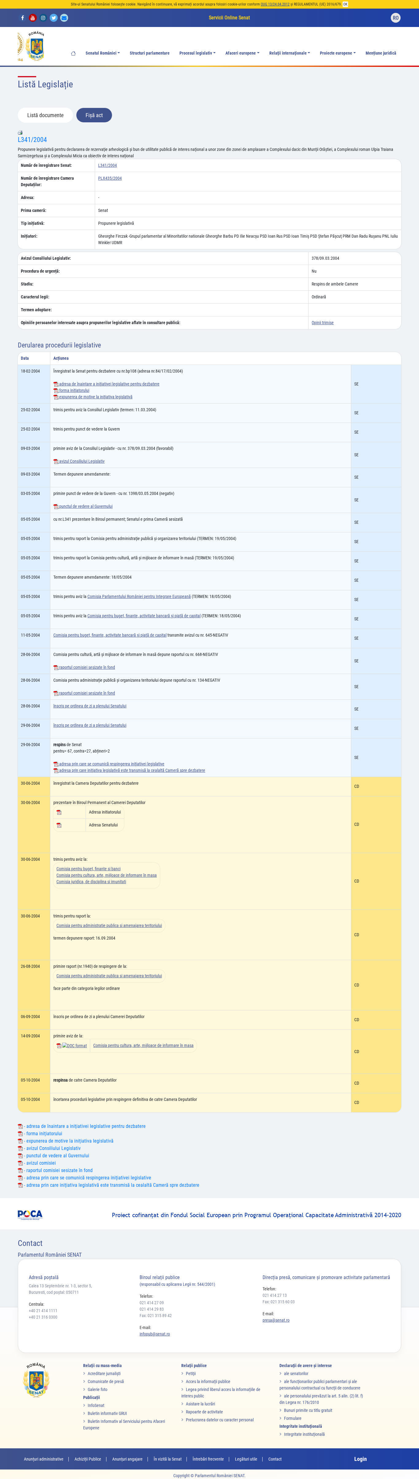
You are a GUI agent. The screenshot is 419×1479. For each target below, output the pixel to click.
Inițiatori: (29, 236)
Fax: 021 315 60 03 (279, 1301)
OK (345, 4)
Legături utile (246, 1459)
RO (396, 18)
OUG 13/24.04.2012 (275, 4)
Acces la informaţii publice (208, 1381)
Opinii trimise (323, 322)
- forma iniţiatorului (42, 1133)
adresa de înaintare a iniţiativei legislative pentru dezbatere (109, 383)
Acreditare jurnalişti (104, 1373)
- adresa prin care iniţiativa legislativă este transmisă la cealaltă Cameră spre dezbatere (111, 1185)
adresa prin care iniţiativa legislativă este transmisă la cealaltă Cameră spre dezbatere (131, 770)
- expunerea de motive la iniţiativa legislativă (68, 1141)
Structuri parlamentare (150, 53)
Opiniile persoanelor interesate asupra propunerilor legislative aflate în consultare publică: (100, 322)
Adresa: (27, 197)
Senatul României (101, 53)
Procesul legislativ (195, 53)
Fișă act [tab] (94, 115)
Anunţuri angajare (127, 1459)
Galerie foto (97, 1389)
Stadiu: (27, 284)
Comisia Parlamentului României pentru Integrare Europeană (139, 596)
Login (360, 1459)
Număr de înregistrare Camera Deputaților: (47, 181)
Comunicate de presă (106, 1381)
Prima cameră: (33, 210)
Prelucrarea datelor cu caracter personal (220, 1419)
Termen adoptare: (36, 309)
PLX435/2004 (110, 178)
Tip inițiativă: (32, 223)
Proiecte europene (336, 53)
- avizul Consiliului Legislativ (52, 1148)
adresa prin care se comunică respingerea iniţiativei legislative (111, 763)
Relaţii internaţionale (288, 53)
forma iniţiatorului (73, 390)
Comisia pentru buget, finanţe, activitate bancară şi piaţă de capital (144, 615)
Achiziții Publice (88, 1459)
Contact (275, 1459)
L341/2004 (32, 140)
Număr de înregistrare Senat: (46, 165)
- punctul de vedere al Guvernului (56, 1156)
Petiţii (191, 1373)
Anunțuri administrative (43, 1459)
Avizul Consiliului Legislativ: (46, 258)
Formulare (293, 1418)
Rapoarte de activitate (204, 1411)
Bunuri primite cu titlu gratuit (308, 1410)
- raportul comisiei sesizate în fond (58, 1170)
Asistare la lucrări (200, 1403)
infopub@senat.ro (155, 1333)
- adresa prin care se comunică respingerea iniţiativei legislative (87, 1178)
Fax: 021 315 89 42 (156, 1315)
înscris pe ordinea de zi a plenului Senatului (89, 705)
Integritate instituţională (304, 1434)
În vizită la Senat (168, 1459)
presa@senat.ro (276, 1320)
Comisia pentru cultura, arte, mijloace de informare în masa (106, 875)
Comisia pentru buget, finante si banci (88, 868)
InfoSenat (96, 1405)
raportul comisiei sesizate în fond (86, 667)
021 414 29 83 (152, 1309)
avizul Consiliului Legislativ (81, 461)
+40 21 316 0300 (43, 1317)
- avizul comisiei (39, 1163)
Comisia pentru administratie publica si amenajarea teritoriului (109, 925)
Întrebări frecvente (208, 1459)
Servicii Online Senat (229, 18)
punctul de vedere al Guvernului (85, 506)
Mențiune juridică (381, 53)
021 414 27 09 (152, 1302)
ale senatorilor (296, 1373)
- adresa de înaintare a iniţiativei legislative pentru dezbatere (84, 1126)
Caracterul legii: (35, 296)
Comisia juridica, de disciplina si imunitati (91, 881)
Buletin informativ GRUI (107, 1413)
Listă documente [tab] (45, 115)
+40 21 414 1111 (43, 1310)
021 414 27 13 (275, 1295)
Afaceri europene (240, 53)
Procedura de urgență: (40, 271)
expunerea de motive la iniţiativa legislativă (95, 396)
